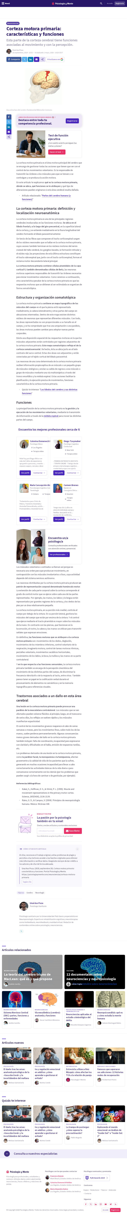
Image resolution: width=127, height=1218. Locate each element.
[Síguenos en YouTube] (106, 1204)
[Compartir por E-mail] (8, 131)
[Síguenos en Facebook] (86, 1204)
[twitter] (24, 59)
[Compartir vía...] (8, 136)
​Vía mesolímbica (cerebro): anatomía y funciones (47, 1014)
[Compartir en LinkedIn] (8, 126)
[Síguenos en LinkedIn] (96, 1204)
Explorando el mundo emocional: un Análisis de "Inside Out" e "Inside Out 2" (109, 1132)
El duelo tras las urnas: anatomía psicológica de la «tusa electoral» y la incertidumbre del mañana (16, 1074)
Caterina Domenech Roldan (43, 441)
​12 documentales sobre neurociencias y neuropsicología (91, 976)
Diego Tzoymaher (72, 441)
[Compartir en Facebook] (8, 116)
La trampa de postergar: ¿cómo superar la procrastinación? (77, 1130)
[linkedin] (30, 59)
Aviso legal (63, 1210)
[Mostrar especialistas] (7, 1154)
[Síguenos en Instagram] (101, 1204)
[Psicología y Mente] (62, 3)
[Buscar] (101, 3)
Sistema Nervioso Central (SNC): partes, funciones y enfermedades (16, 1015)
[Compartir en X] (8, 121)
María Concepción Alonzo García (45, 485)
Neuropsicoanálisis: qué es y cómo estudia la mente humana (110, 1015)
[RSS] (116, 1204)
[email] (36, 59)
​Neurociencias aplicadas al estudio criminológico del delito (79, 1017)
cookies (81, 1210)
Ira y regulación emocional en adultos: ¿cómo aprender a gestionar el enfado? (47, 1074)
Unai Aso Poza (17, 50)
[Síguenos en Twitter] (91, 1204)
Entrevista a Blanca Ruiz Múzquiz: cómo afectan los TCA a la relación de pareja (79, 1072)
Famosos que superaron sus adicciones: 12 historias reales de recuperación (110, 1072)
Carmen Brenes (71, 485)
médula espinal (51, 416)
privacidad (72, 1210)
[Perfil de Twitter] (21, 931)
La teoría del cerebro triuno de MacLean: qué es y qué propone (28, 976)
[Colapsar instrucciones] (77, 849)
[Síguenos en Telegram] (111, 1204)
